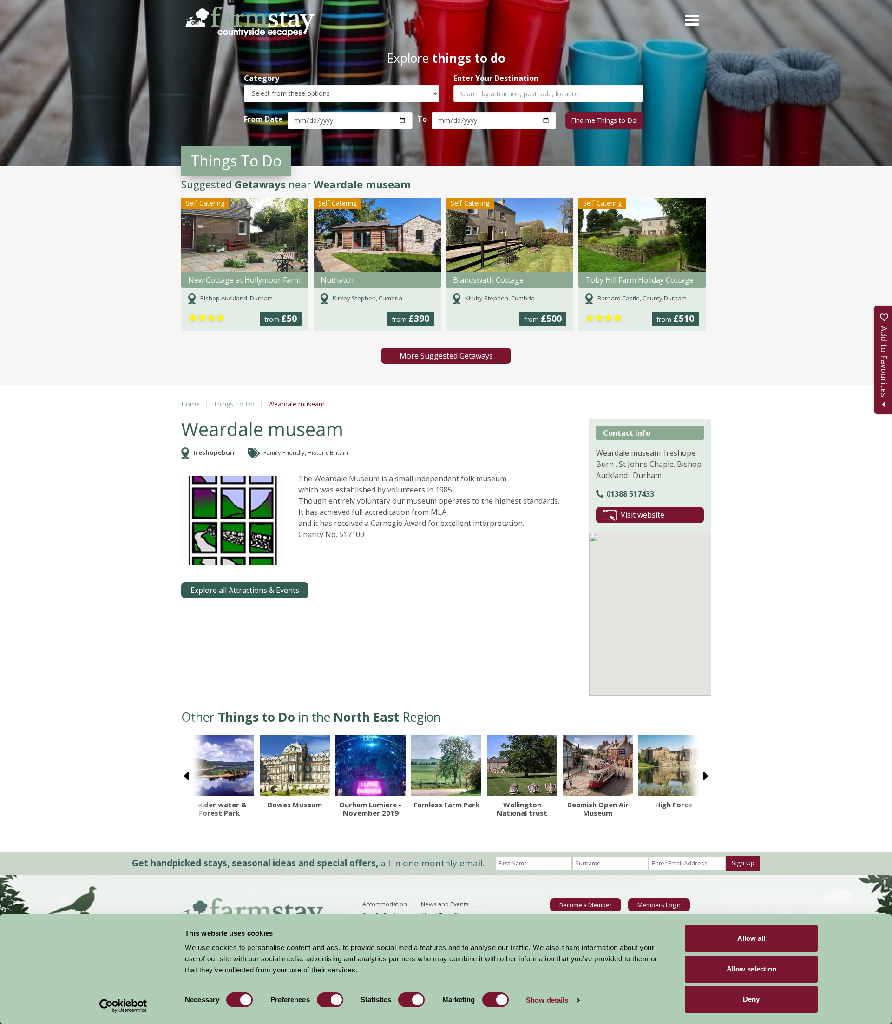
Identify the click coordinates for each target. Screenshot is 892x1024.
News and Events (445, 904)
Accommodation (384, 904)
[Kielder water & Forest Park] (219, 765)
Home (190, 403)
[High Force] (673, 765)
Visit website (642, 515)
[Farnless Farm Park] (446, 765)
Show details (547, 1000)
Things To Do (234, 403)
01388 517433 (630, 494)
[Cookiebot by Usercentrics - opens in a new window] (123, 1006)
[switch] (330, 999)
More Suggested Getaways (446, 356)
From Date (263, 119)
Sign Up (743, 862)
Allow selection (751, 969)
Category (261, 78)
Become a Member (585, 905)
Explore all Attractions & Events (244, 590)
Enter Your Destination (495, 78)
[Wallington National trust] (522, 765)
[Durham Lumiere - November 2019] (370, 765)
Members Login (659, 905)
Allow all (751, 938)
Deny (751, 999)
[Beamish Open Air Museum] (598, 765)
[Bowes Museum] (295, 765)
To (422, 119)
